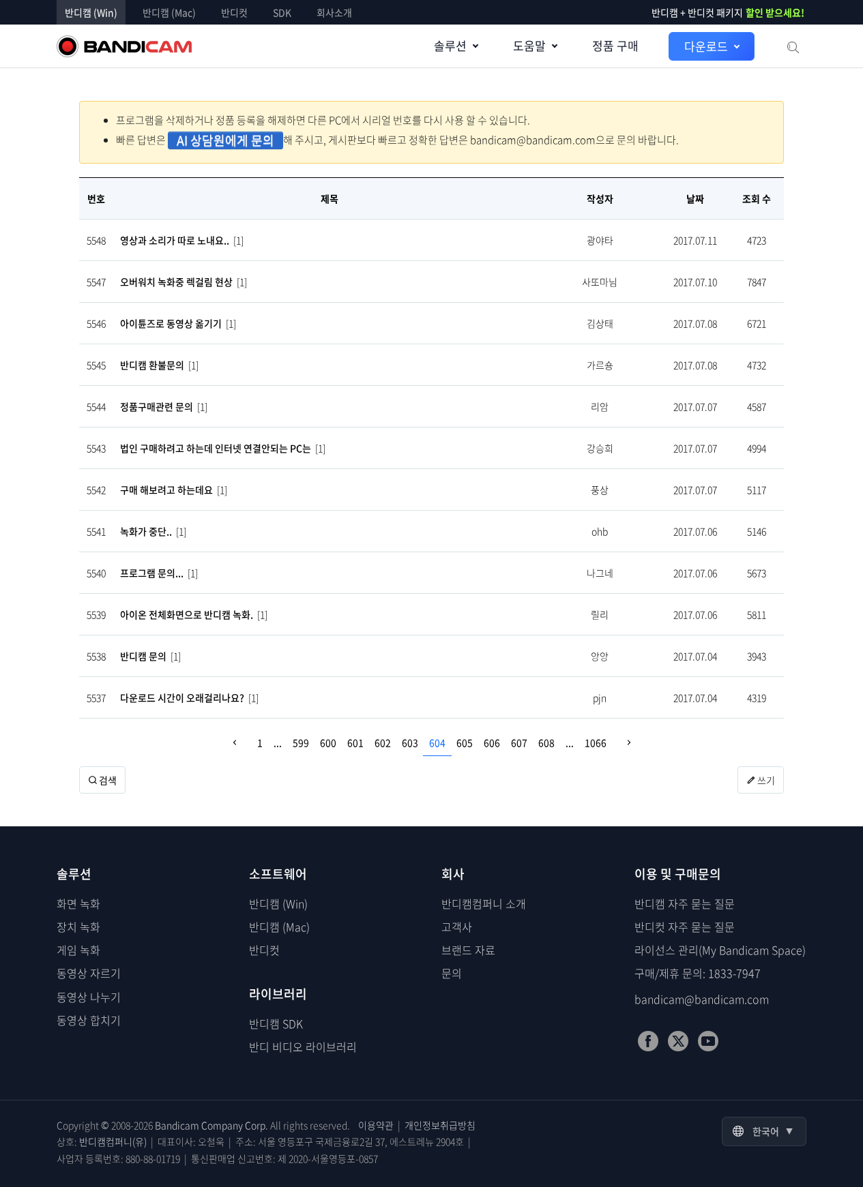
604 (437, 742)
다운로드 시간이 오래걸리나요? (182, 697)
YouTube (708, 1041)
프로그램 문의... (152, 573)
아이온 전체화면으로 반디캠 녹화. (186, 614)
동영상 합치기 (89, 1020)
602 (383, 742)
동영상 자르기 (89, 973)
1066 (595, 742)
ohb (599, 531)
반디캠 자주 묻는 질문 (684, 903)
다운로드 (706, 46)
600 (328, 742)
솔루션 (450, 45)
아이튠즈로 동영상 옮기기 (171, 323)
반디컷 (234, 12)
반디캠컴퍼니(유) (113, 1141)
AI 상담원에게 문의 (225, 140)
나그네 (600, 573)
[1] (238, 240)
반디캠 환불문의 (152, 365)
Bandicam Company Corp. (211, 1125)
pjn (599, 697)
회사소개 (334, 12)
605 (464, 742)
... (278, 742)
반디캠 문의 (143, 656)
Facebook (648, 1041)
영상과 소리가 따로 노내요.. (174, 240)
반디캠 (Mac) (169, 12)
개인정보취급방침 (440, 1125)
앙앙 (600, 656)
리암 (600, 406)
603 (410, 742)
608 (546, 742)
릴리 (600, 614)
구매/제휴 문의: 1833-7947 (697, 973)
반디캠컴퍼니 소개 (483, 903)
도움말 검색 (792, 46)
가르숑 (600, 365)
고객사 (456, 926)
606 (492, 742)
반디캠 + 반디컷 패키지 (728, 12)
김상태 (600, 323)
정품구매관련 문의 (156, 406)
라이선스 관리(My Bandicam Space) (720, 950)
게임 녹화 (78, 950)
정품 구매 (615, 45)
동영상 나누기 (89, 997)
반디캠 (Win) (91, 12)
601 (355, 742)
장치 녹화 (78, 926)
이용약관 (376, 1125)
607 (519, 742)
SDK (282, 12)
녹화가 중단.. (146, 531)
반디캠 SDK (276, 1023)
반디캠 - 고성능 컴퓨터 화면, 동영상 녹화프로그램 (124, 46)
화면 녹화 (78, 903)
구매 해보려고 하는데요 (166, 489)
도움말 (529, 45)
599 (301, 742)
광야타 (600, 240)
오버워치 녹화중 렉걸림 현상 (176, 281)
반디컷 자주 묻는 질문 (684, 926)
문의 (451, 973)
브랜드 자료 (468, 950)
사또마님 (599, 281)
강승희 (600, 448)
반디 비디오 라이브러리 (303, 1046)
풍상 (600, 489)
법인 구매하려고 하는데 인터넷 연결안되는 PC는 (215, 448)
